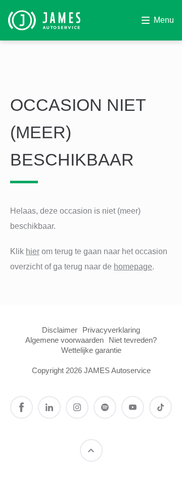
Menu (164, 20)
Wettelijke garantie (91, 350)
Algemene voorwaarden (64, 340)
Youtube (132, 407)
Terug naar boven (91, 450)
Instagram (77, 407)
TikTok (160, 407)
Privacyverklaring (111, 330)
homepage (133, 266)
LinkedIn (49, 407)
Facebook (21, 407)
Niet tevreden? (133, 340)
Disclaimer (59, 330)
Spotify (105, 407)
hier (32, 251)
